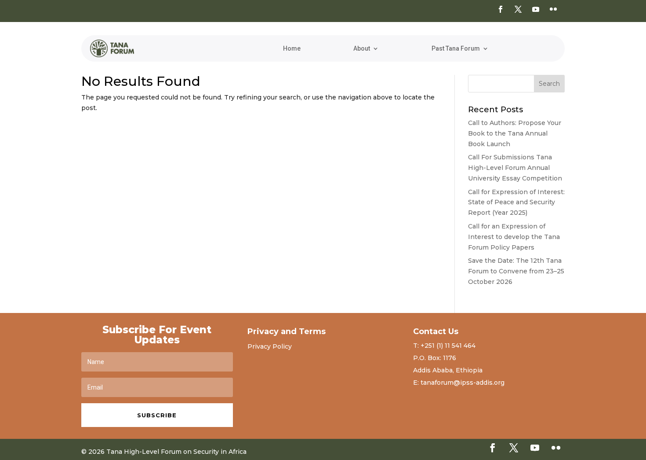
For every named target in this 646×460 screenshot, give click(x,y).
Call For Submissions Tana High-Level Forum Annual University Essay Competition (515, 167)
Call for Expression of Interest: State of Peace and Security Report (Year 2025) (516, 202)
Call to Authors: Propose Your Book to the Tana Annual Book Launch (514, 133)
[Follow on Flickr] (553, 9)
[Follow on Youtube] (536, 9)
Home (292, 48)
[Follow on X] (518, 9)
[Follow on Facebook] (501, 9)
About (361, 48)
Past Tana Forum (456, 48)
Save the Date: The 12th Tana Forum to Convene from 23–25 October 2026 (516, 271)
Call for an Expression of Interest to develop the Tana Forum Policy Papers (514, 236)
